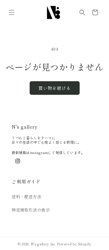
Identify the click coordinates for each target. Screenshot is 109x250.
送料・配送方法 (26, 196)
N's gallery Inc (43, 244)
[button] (11, 12)
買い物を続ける (54, 88)
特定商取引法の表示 (31, 210)
